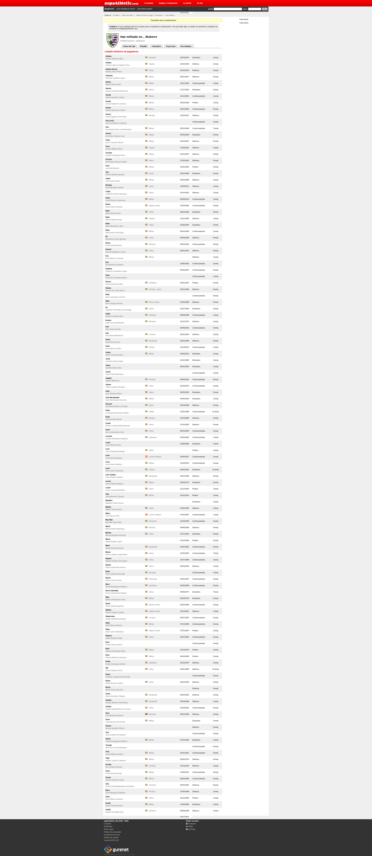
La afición (187, 3)
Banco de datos (127, 15)
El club (200, 3)
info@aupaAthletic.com (128, 29)
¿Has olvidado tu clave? (125, 9)
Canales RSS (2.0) (111, 840)
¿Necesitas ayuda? (144, 9)
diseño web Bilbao (119, 854)
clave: (245, 9)
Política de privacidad (112, 832)
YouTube (191, 829)
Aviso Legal (108, 829)
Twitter (190, 826)
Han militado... (170, 15)
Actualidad (148, 3)
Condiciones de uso (112, 835)
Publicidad (108, 826)
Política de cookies (111, 838)
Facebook (191, 824)
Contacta (107, 824)
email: (210, 9)
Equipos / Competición (168, 3)
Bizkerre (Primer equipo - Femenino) (149, 15)
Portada (116, 15)
